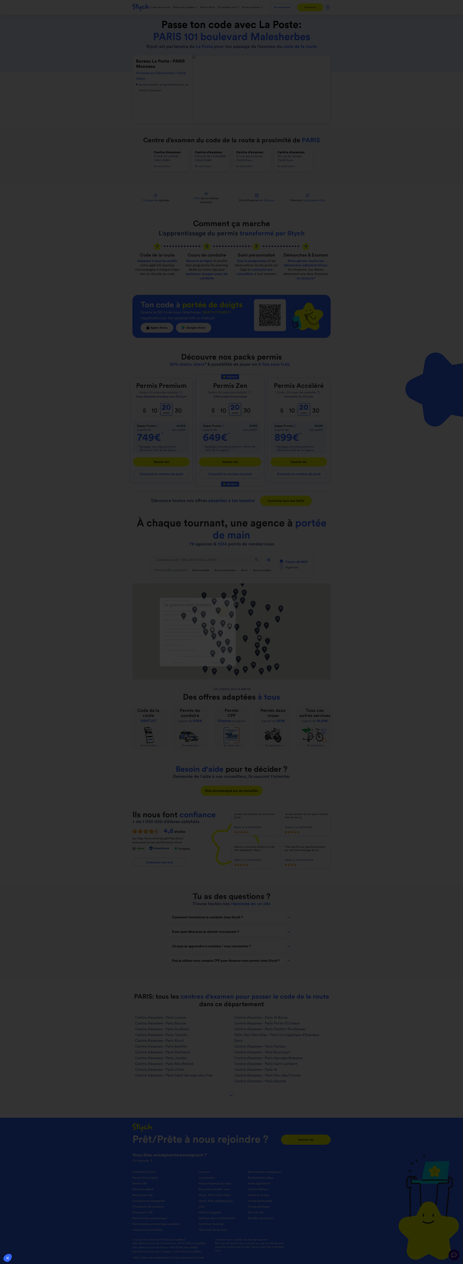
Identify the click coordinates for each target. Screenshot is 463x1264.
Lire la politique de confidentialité (213, 650)
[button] (7, 1258)
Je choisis (212, 662)
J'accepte (250, 662)
